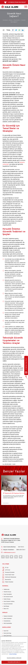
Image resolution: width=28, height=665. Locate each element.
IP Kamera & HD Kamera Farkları (14, 493)
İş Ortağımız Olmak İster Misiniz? (17, 2)
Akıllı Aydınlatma (8, 623)
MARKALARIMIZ (6, 627)
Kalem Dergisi (7, 599)
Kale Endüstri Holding (9, 601)
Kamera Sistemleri (8, 616)
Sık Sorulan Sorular (8, 596)
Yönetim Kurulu (7, 592)
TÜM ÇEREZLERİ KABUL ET (14, 662)
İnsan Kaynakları (8, 594)
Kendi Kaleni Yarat (9, 575)
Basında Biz (8, 579)
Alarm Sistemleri (8, 618)
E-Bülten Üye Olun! (26, 364)
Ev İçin (6, 567)
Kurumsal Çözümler (9, 572)
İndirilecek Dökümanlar (10, 577)
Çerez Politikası (13, 654)
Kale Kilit (6, 631)
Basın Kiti (6, 608)
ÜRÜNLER (4, 612)
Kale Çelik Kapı (7, 633)
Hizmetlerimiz (7, 621)
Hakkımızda (6, 589)
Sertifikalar (6, 606)
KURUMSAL (5, 586)
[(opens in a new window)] (3, 556)
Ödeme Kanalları (9, 582)
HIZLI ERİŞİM (5, 564)
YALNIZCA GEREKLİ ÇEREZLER (14, 658)
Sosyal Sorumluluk (8, 604)
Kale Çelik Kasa (7, 635)
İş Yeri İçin (7, 570)
